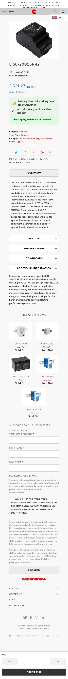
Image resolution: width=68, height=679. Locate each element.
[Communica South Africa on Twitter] (25, 618)
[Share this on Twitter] (16, 152)
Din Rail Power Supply (29, 138)
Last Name (16, 461)
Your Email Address (21, 433)
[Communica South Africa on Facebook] (31, 618)
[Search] (56, 11)
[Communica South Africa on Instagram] (36, 618)
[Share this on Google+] (42, 152)
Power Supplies (22, 135)
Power (24, 131)
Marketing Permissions (23, 475)
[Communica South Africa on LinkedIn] (42, 618)
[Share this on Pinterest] (33, 152)
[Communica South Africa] (34, 11)
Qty (4, 655)
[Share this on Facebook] (24, 152)
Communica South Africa (37, 625)
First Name (16, 447)
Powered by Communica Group (34, 628)
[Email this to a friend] (50, 152)
